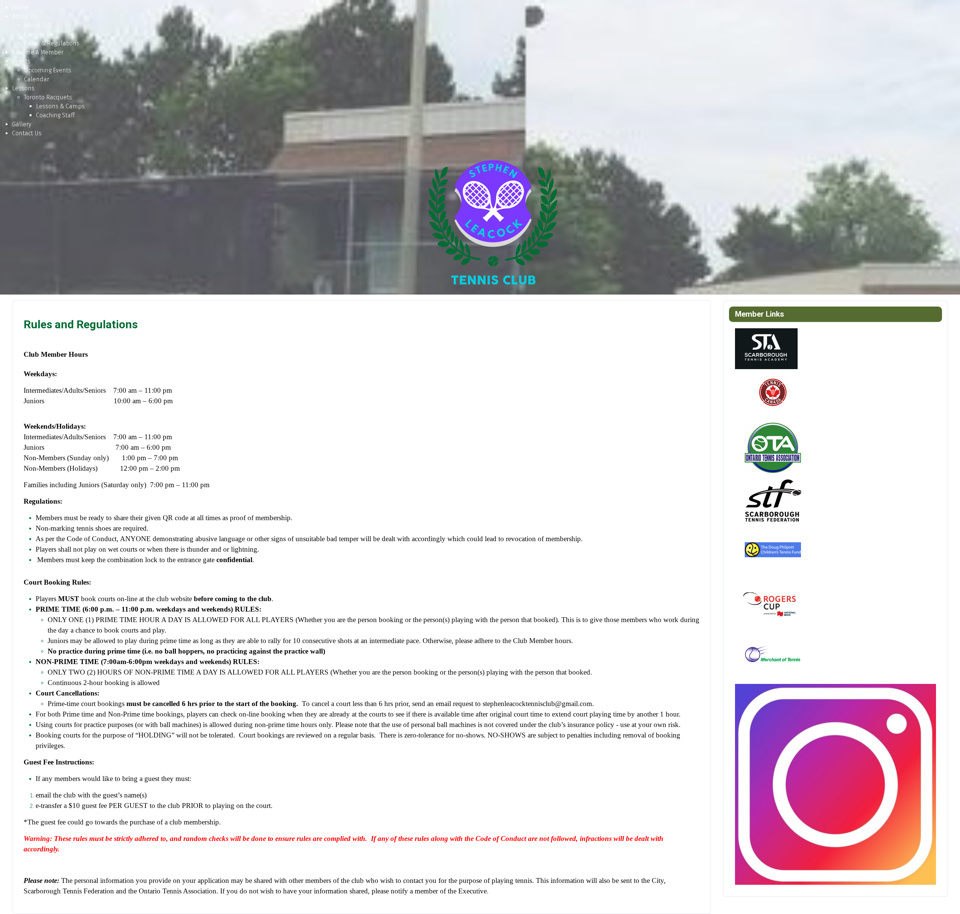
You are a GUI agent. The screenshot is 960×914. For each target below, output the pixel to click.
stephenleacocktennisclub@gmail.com (537, 704)
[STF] (772, 499)
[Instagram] (835, 783)
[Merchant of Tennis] (772, 657)
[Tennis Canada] (772, 394)
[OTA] (772, 447)
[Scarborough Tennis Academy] (766, 348)
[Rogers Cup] (772, 604)
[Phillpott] (772, 552)
